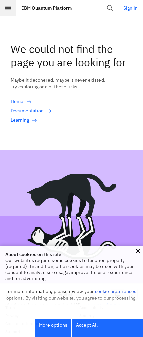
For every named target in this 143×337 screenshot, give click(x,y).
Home (17, 101)
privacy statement (103, 304)
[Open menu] (8, 8)
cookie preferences (116, 291)
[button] (138, 251)
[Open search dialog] (110, 8)
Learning (20, 120)
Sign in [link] (130, 8)
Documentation (27, 111)
